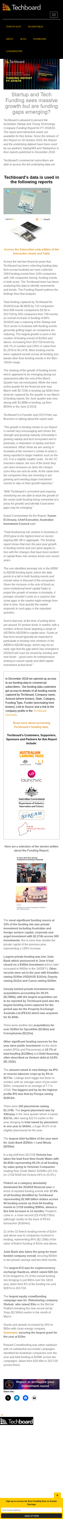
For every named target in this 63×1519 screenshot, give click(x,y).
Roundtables (35, 26)
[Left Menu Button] (2, 1415)
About (9, 38)
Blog (23, 38)
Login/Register (14, 51)
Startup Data (13, 26)
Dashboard (39, 38)
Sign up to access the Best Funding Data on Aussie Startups (31, 1502)
